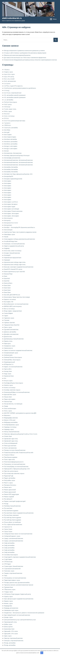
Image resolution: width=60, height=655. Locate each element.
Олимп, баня (8, 436)
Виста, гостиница (9, 308)
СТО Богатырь (8, 561)
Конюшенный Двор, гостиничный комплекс (17, 392)
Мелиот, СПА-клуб (9, 420)
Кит (5, 378)
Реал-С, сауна (8, 482)
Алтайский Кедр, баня (10, 241)
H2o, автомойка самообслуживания (14, 95)
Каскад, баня (8, 371)
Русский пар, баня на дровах (12, 517)
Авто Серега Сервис (10, 137)
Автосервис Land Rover (11, 202)
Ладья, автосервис (9, 399)
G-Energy (6, 90)
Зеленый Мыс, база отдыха (12, 359)
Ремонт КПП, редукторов (11, 494)
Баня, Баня (7, 285)
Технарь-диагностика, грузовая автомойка (17, 582)
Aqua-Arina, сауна (9, 74)
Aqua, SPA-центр (9, 76)
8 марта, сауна (8, 72)
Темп (5, 575)
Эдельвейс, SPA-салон (11, 631)
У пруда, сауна (8, 592)
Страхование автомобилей (12, 568)
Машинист (7, 415)
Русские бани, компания (11, 515)
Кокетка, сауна (8, 385)
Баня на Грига (8, 283)
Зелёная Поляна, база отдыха (13, 357)
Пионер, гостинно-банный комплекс (15, 450)
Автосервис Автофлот (11, 204)
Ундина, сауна (8, 596)
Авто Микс (7, 130)
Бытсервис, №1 (8, 301)
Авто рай (6, 132)
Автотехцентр (8, 218)
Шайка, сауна (8, 624)
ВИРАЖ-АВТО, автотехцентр (12, 306)
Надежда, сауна (9, 429)
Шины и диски (8, 626)
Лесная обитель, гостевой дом (13, 403)
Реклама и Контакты (10, 485)
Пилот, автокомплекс (10, 448)
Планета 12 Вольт (9, 455)
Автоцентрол (8, 225)
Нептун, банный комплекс (11, 431)
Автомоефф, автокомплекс (12, 158)
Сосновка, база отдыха (11, 554)
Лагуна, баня (8, 397)
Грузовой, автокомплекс (11, 329)
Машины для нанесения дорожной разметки (17, 55)
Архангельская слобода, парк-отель (15, 262)
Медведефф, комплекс (11, 417)
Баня (5, 276)
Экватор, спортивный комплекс (13, 638)
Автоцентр (7, 220)
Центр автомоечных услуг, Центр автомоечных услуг (20, 619)
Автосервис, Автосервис (11, 213)
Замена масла (8, 348)
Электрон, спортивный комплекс (13, 640)
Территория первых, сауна (12, 580)
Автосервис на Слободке (11, 209)
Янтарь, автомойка (9, 643)
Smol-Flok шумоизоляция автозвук (14, 120)
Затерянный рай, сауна (11, 352)
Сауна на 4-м (8, 527)
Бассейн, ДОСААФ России (12, 294)
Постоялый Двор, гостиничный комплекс (16, 466)
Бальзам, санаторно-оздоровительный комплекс (18, 267)
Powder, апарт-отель (10, 109)
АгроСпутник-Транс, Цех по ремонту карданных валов (20, 232)
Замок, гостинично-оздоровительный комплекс (18, 350)
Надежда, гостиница (10, 427)
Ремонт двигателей (10, 489)
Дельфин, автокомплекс (11, 334)
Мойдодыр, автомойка (11, 422)
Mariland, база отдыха (10, 102)
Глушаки (6, 320)
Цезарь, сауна (8, 617)
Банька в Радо (8, 274)
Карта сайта (7, 369)
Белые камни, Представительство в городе (17, 297)
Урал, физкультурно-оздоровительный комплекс (18, 598)
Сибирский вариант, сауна (12, 536)
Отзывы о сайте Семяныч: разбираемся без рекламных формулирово (25, 53)
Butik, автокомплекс (10, 81)
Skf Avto (6, 118)
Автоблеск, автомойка (10, 141)
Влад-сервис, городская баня (13, 311)
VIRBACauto (7, 125)
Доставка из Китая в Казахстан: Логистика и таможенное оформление (25, 57)
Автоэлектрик (8, 229)
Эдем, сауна (7, 636)
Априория (7, 260)
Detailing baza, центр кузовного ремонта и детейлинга (20, 88)
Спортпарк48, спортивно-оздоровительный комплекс (20, 557)
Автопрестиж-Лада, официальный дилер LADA (18, 174)
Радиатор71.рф (8, 476)
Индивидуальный (9, 362)
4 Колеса (6, 69)
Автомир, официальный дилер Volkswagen (17, 155)
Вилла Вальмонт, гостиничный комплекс (16, 304)
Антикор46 (7, 255)
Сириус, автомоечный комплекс (13, 538)
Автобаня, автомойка (10, 139)
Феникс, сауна (8, 603)
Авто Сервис (8, 134)
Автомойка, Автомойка (11, 167)
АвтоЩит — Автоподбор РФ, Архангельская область (19, 227)
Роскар (6, 503)
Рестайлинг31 (8, 499)
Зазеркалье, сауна (9, 346)
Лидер (6, 406)
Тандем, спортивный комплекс (13, 573)
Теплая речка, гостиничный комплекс (15, 578)
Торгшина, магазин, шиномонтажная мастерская (18, 585)
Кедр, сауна (7, 373)
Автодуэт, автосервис (10, 146)
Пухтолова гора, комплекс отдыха (14, 473)
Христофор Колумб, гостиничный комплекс (17, 615)
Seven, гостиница (9, 116)
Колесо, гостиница (9, 387)
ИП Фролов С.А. (9, 364)
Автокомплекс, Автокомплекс (13, 153)
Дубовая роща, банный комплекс (14, 339)
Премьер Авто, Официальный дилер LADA (17, 468)
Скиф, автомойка (9, 543)
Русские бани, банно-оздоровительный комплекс (19, 513)
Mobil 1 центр (7, 104)
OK (41, 652)
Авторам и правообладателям (13, 178)
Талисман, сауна (9, 571)
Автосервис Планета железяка (13, 211)
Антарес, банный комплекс (12, 253)
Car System (7, 83)
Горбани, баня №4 (9, 322)
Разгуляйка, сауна (9, 480)
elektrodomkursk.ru (12, 18)
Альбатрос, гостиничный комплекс (14, 243)
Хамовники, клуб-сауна (11, 610)
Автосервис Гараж (9, 206)
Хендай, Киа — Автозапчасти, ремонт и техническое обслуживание (24, 612)
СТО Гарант (7, 564)
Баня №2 (6, 281)
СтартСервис (8, 559)
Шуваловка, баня (9, 629)
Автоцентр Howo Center (11, 223)
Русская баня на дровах (11, 510)
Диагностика (8, 336)
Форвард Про (8, 605)
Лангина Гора (8, 401)
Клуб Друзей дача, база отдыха (13, 383)
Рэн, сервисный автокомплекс (13, 524)
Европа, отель (8, 341)
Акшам (6, 236)
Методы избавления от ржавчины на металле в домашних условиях (24, 50)
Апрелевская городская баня (12, 257)
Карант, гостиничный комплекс (13, 366)
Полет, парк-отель (9, 459)
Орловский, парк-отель (11, 438)
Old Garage (7, 106)
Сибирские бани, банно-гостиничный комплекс (18, 533)
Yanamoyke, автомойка (11, 127)
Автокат (6, 151)
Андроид (6, 248)
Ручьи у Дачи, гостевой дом (12, 522)
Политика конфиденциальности (13, 462)
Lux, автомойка (8, 99)
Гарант (6, 315)
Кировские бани (9, 376)
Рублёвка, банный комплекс (12, 506)
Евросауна (7, 343)
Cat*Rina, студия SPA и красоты (13, 86)
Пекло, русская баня (10, 445)
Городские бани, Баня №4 (11, 325)
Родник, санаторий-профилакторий (14, 501)
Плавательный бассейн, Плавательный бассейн (18, 452)
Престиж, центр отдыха (11, 471)
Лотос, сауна (8, 411)
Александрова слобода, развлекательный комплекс (19, 239)
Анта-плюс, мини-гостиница (12, 250)
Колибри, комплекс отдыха (12, 390)
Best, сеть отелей (9, 79)
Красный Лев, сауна (10, 394)
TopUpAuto (7, 123)
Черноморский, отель (10, 622)
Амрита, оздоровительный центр (14, 246)
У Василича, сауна (9, 589)
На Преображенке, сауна (11, 424)
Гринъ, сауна (8, 327)
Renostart (7, 113)
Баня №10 (7, 278)
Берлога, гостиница (10, 299)
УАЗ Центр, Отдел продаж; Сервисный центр (17, 594)
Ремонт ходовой (9, 496)
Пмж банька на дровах (10, 457)
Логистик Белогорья (10, 408)
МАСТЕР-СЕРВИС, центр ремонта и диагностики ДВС (20, 413)
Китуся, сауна (8, 380)
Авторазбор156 (8, 176)
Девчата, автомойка (10, 332)
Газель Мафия (8, 313)
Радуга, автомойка (9, 478)
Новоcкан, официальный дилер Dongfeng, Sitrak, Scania (20, 434)
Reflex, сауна (8, 111)
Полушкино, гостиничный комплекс (14, 464)
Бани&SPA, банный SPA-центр (13, 269)
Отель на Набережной (10, 443)
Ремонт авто (7, 487)
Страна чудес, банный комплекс (13, 566)
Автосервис (7, 181)
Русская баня (8, 508)
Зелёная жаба (8, 355)
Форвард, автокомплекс (11, 608)
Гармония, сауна (9, 318)
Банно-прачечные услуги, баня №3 (14, 271)
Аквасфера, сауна (9, 234)
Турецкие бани (8, 587)
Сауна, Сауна (8, 529)
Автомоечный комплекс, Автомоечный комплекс (18, 160)
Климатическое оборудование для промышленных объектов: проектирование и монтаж (30, 60)
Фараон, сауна (8, 601)
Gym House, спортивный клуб (12, 93)
